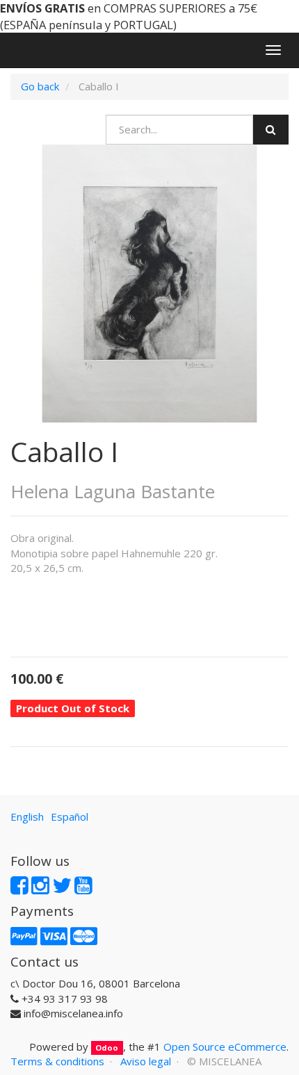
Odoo (106, 1047)
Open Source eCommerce (224, 1046)
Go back (40, 86)
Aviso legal (145, 1061)
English (27, 816)
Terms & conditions (57, 1061)
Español (69, 816)
